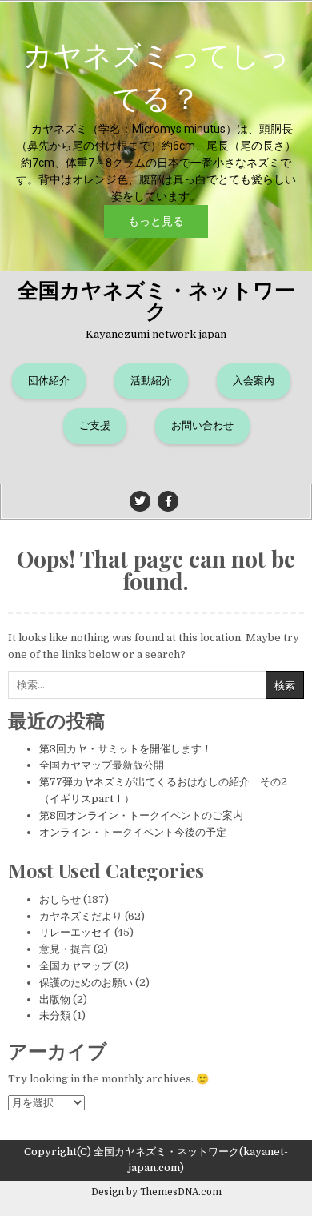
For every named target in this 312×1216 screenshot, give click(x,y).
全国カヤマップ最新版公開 (101, 765)
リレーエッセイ (75, 932)
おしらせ (60, 899)
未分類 (54, 1015)
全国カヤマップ (75, 966)
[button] (156, 136)
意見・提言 (65, 949)
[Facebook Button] (168, 501)
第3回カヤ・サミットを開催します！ (125, 749)
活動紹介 (151, 381)
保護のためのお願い (86, 983)
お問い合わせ (202, 425)
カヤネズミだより (80, 916)
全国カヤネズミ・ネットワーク (156, 299)
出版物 (54, 999)
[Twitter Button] (140, 501)
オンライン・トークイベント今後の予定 (132, 832)
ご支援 (94, 425)
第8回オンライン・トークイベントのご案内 (141, 815)
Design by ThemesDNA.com (156, 1192)
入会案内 (253, 381)
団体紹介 (49, 381)
